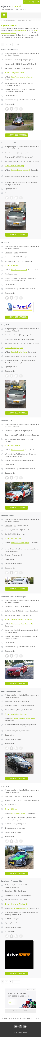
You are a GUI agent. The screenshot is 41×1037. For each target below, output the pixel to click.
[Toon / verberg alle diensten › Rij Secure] (22, 279)
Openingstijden (11, 95)
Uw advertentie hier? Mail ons (20, 1011)
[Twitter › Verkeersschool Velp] (7, 198)
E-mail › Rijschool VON (12, 445)
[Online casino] (20, 989)
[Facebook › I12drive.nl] (11, 841)
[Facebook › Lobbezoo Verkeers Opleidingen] (11, 656)
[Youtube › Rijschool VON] (21, 478)
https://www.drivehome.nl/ (19, 908)
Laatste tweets (11, 100)
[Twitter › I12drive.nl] (7, 841)
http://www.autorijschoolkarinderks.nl (23, 718)
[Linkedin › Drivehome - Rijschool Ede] (16, 936)
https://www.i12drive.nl (18, 813)
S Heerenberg (18, 796)
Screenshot (10, 79)
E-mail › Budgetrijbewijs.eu (14, 348)
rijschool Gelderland (19, 30)
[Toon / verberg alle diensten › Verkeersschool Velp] (22, 183)
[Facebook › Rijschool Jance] (11, 572)
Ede (15, 891)
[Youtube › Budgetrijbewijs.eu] (21, 376)
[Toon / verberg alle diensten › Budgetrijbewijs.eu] (22, 361)
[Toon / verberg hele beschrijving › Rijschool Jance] (22, 550)
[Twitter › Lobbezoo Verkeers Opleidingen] (7, 656)
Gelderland (8, 60)
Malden (16, 701)
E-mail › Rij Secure (11, 265)
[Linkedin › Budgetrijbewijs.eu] (16, 376)
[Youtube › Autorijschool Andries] (21, 109)
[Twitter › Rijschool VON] (7, 478)
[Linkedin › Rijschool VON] (16, 478)
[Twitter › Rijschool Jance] (7, 572)
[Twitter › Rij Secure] (7, 298)
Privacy (25, 1032)
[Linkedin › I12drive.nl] (16, 841)
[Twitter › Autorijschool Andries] (7, 109)
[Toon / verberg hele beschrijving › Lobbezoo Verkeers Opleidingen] (22, 631)
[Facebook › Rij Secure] (11, 298)
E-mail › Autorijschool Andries (14, 72)
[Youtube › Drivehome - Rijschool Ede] (21, 936)
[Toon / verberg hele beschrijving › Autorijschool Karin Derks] (22, 726)
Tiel (15, 525)
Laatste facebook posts (26, 100)
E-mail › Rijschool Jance (13, 538)
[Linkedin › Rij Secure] (16, 298)
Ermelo (16, 607)
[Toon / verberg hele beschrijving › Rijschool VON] (22, 455)
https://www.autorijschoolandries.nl (22, 77)
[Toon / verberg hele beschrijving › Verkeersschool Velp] (22, 177)
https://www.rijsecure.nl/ (19, 270)
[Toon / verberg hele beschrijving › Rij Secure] (22, 274)
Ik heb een (31, 2)
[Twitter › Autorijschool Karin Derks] (7, 748)
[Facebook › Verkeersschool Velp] (11, 198)
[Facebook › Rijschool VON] (11, 478)
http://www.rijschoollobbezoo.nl (21, 624)
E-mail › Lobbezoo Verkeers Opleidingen (18, 619)
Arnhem (16, 335)
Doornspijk (17, 60)
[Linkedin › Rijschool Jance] (16, 572)
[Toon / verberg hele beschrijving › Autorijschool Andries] (22, 84)
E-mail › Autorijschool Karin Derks (16, 714)
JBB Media (19, 1032)
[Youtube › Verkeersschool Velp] (21, 198)
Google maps (27, 60)
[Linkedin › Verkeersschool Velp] (16, 198)
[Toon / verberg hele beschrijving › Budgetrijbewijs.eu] (22, 356)
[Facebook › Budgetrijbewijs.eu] (11, 376)
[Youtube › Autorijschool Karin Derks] (21, 748)
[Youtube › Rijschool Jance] (21, 572)
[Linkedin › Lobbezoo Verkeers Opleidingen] (16, 656)
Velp (15, 153)
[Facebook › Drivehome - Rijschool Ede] (11, 936)
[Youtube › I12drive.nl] (21, 841)
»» (18, 44)
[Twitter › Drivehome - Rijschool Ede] (7, 936)
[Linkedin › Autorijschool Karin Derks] (16, 748)
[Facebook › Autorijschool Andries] (11, 109)
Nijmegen (17, 431)
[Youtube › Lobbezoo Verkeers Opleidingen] (21, 656)
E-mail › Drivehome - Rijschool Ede (16, 904)
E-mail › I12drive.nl (11, 809)
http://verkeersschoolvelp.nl (20, 170)
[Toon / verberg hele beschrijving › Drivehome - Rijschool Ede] (22, 913)
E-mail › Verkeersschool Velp (14, 166)
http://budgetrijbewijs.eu (19, 352)
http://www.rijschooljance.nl (20, 543)
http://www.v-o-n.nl (17, 450)
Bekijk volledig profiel (16, 135)
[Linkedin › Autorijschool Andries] (16, 109)
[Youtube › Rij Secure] (21, 298)
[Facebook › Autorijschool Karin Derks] (11, 748)
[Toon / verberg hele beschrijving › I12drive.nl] (22, 819)
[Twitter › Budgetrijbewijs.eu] (7, 376)
